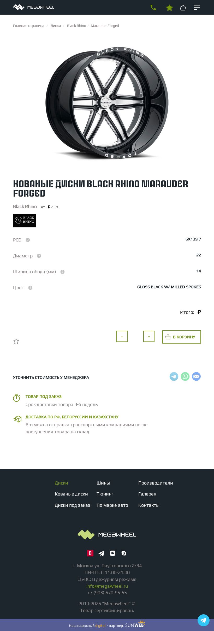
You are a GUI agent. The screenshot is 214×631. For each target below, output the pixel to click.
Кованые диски (71, 494)
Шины (103, 483)
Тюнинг (105, 494)
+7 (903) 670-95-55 (153, 7)
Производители (155, 483)
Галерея (147, 494)
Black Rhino (25, 206)
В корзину (184, 336)
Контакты (148, 505)
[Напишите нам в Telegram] (204, 620)
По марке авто (112, 505)
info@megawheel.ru (107, 586)
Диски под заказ (72, 505)
